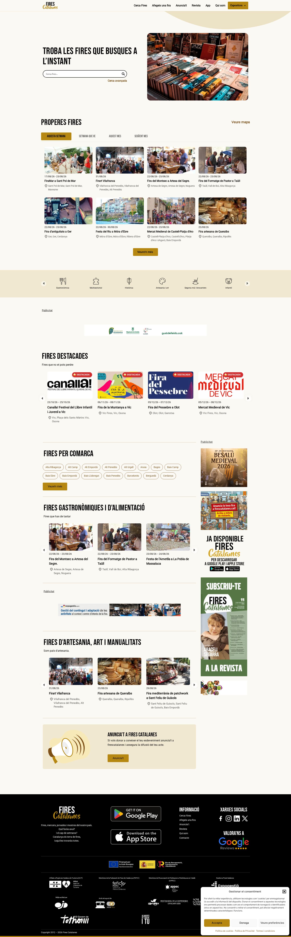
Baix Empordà (69, 475)
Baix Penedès (113, 475)
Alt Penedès (111, 467)
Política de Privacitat (244, 931)
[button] (284, 891)
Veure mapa (241, 122)
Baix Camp (173, 467)
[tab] (56, 136)
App (208, 5)
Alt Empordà (91, 467)
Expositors (236, 5)
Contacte (184, 837)
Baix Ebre (50, 475)
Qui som (220, 5)
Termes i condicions (265, 931)
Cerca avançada (117, 80)
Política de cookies (224, 931)
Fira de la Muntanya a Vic (114, 407)
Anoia (143, 467)
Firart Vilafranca (105, 180)
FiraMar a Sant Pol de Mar (60, 180)
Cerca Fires (140, 5)
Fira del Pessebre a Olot (164, 407)
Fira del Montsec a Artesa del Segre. (168, 180)
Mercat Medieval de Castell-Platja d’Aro (170, 231)
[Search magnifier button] (123, 74)
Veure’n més (55, 486)
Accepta (217, 922)
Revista (196, 5)
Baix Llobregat (91, 475)
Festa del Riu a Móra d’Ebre (112, 231)
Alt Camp (73, 467)
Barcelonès (133, 475)
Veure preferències (272, 922)
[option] (62, 284)
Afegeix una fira (161, 5)
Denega (244, 922)
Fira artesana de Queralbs (214, 231)
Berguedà (151, 475)
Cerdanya (168, 475)
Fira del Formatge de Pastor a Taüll (219, 180)
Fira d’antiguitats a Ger (57, 231)
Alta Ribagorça (53, 467)
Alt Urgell (128, 467)
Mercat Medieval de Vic (214, 407)
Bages (157, 467)
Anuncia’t (181, 5)
